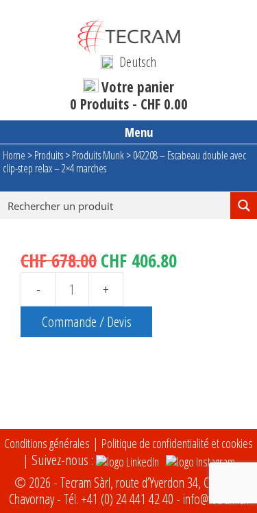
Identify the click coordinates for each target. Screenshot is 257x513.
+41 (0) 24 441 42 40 (127, 499)
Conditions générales (47, 443)
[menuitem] (128, 61)
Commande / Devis (87, 321)
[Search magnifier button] (243, 205)
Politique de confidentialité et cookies (177, 443)
